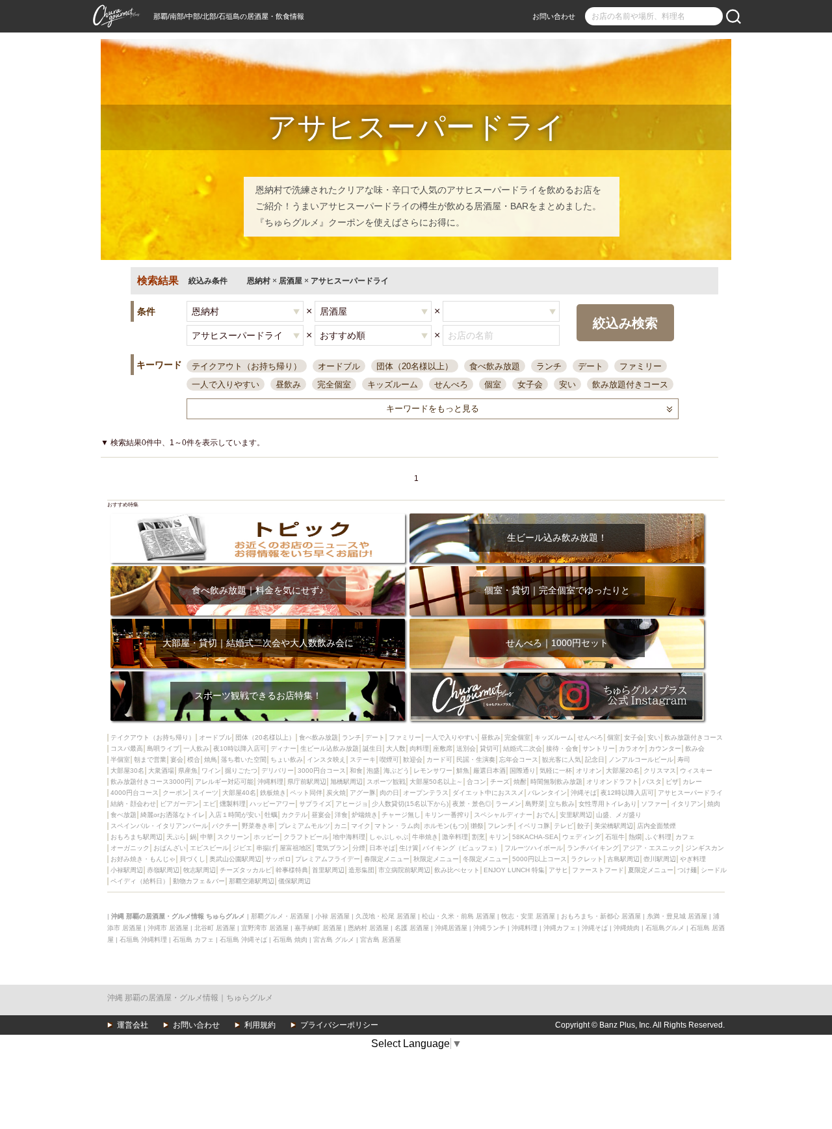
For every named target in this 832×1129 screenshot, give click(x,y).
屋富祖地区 (296, 847)
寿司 (683, 759)
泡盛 (373, 770)
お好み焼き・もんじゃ (143, 859)
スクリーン (233, 836)
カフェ (685, 836)
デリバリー (277, 770)
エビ (209, 803)
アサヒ (558, 870)
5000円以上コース (539, 859)
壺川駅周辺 (660, 859)
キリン (498, 836)
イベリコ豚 (533, 825)
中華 (206, 836)
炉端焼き (365, 814)
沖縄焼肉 (627, 927)
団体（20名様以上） (414, 366)
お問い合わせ (553, 16)
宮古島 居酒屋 (380, 939)
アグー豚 (363, 792)
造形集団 (361, 870)
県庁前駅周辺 (306, 781)
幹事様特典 (292, 870)
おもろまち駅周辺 (136, 836)
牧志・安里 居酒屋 (528, 916)
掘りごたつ (241, 770)
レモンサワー (432, 770)
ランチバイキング (593, 847)
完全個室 (334, 384)
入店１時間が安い (235, 814)
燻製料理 (233, 803)
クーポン (175, 792)
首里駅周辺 (328, 870)
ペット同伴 (306, 792)
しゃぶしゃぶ (388, 836)
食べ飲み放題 (494, 366)
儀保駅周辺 (294, 881)
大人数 (396, 748)
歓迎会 (412, 759)
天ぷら (176, 836)
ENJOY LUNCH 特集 (514, 870)
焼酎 (520, 781)
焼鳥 (210, 759)
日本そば (382, 847)
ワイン (211, 770)
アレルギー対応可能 (224, 781)
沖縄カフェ (559, 927)
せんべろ (451, 384)
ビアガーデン (179, 803)
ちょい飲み (286, 759)
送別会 (466, 748)
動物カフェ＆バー (199, 881)
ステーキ (363, 759)
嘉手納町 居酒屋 (318, 927)
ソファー (654, 803)
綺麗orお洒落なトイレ (172, 814)
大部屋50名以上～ (436, 781)
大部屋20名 (623, 770)
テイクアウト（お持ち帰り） (247, 366)
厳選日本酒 (489, 770)
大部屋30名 (127, 770)
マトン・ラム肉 (397, 825)
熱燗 (635, 836)
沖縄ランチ (489, 927)
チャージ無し (401, 814)
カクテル (294, 814)
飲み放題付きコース (630, 384)
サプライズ (315, 803)
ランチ (549, 366)
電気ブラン (332, 847)
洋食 (341, 814)
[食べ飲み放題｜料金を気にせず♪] (257, 570)
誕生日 (372, 748)
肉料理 (419, 748)
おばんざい (169, 847)
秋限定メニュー (436, 859)
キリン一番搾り (447, 814)
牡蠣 (271, 814)
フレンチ (501, 825)
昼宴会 (321, 814)
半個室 (120, 759)
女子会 (530, 384)
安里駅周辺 (576, 814)
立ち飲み (562, 803)
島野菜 (535, 803)
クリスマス (660, 770)
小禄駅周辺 (126, 870)
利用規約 (260, 1025)
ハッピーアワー (272, 803)
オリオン (589, 770)
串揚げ (266, 847)
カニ (340, 825)
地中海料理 (349, 836)
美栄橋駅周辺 (613, 825)
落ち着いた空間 (243, 759)
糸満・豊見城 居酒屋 (677, 916)
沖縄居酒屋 (451, 927)
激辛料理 (455, 836)
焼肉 (713, 803)
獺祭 (477, 825)
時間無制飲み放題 (556, 781)
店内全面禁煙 (656, 825)
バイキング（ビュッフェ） (461, 847)
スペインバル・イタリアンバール (159, 825)
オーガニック (130, 847)
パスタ (652, 781)
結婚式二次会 (522, 748)
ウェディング (581, 836)
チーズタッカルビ (246, 870)
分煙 (358, 847)
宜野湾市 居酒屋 (265, 927)
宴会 (176, 759)
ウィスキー (696, 770)
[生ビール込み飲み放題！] (557, 518)
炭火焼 (336, 792)
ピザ (672, 781)
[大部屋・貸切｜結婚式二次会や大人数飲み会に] (257, 623)
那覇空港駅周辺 (251, 881)
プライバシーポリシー (339, 1025)
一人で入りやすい (225, 384)
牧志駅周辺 (199, 870)
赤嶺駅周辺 (163, 870)
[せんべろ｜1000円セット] (557, 623)
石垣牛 (615, 836)
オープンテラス (425, 792)
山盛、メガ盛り (619, 814)
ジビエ (242, 847)
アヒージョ (351, 803)
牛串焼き (425, 836)
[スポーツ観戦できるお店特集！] (257, 676)
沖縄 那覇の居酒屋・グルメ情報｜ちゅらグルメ (190, 997)
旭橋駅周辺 (346, 781)
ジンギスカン (704, 847)
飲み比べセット (457, 870)
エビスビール (209, 847)
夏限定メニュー (650, 870)
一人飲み (196, 748)
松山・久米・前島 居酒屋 (458, 916)
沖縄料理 (270, 781)
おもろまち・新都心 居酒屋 (601, 916)
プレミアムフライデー (327, 859)
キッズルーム (392, 384)
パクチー (225, 825)
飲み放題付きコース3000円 (150, 781)
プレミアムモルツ (304, 825)
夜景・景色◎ (471, 803)
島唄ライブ (163, 748)
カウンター (665, 748)
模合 (193, 759)
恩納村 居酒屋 (368, 927)
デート (590, 366)
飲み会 (695, 748)
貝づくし (192, 859)
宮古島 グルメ (333, 939)
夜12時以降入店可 (627, 792)
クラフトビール (306, 836)
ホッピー (267, 836)
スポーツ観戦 (386, 781)
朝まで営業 (150, 759)
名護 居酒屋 (412, 927)
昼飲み (288, 384)
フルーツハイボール (533, 847)
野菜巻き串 (258, 825)
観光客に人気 (561, 759)
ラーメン (508, 803)
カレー (692, 781)
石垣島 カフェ (193, 939)
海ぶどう (397, 770)
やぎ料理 (693, 859)
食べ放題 (123, 814)
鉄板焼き (273, 792)
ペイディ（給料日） (139, 881)
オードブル (339, 366)
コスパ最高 (126, 748)
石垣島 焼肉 (290, 939)
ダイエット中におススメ (488, 792)
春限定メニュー (387, 859)
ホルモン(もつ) (445, 825)
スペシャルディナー (503, 814)
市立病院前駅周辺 (404, 870)
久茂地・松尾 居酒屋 (386, 916)
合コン (476, 781)
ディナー (283, 748)
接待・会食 (562, 748)
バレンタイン (547, 792)
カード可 (439, 759)
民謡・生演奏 (475, 759)
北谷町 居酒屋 (214, 927)
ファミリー (640, 366)
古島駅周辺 (623, 859)
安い (567, 384)
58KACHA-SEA (535, 836)
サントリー (598, 748)
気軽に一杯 (556, 770)
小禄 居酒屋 (332, 916)
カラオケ (632, 748)
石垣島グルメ (664, 927)
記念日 (594, 759)
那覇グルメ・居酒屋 (280, 916)
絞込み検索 (625, 323)
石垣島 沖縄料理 (143, 939)
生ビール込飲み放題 (329, 748)
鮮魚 (462, 770)
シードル (714, 870)
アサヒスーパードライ (690, 792)
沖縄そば (584, 792)
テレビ (563, 825)
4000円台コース (134, 792)
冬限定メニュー (485, 859)
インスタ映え (326, 759)
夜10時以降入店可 (239, 748)
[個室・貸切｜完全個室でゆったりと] (557, 570)
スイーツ (205, 792)
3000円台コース (322, 770)
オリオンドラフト (612, 781)
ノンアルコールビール (640, 759)
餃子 (583, 825)
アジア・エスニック (652, 847)
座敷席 (442, 748)
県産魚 (188, 770)
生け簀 (409, 847)
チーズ (500, 781)
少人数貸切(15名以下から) (410, 803)
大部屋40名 (239, 792)
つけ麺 (687, 870)
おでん (546, 814)
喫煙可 (389, 759)
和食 (356, 770)
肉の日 (389, 792)
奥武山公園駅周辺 (235, 859)
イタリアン (687, 803)
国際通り (523, 770)
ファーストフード (598, 870)
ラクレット (587, 859)
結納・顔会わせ (133, 803)
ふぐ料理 (658, 836)
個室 (492, 384)
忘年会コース (518, 759)
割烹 (478, 836)
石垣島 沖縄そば (243, 939)
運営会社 (132, 1025)
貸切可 (489, 748)
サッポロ (278, 859)
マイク (360, 825)
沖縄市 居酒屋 (168, 927)
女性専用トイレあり (607, 803)
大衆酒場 (161, 770)
